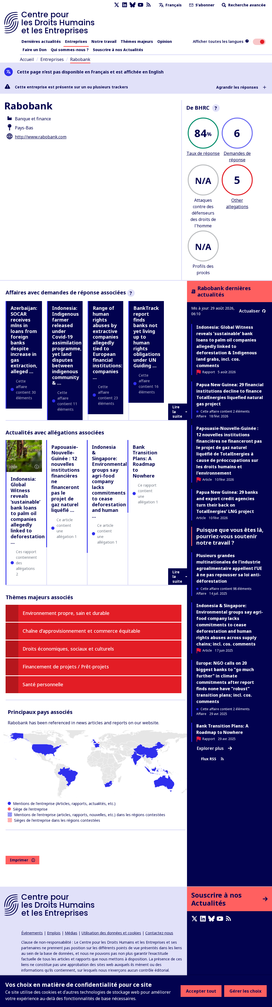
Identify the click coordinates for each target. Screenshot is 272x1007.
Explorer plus (210, 748)
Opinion (164, 41)
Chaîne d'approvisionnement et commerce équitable (81, 631)
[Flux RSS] (148, 5)
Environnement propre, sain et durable (66, 613)
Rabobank (80, 59)
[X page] (116, 5)
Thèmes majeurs (137, 41)
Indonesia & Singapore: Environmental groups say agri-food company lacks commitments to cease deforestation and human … (109, 481)
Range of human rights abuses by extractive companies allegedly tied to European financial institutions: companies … (107, 342)
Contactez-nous (159, 932)
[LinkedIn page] (124, 5)
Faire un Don (34, 49)
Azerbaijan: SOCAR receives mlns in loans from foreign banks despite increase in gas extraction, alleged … (24, 340)
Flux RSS (208, 759)
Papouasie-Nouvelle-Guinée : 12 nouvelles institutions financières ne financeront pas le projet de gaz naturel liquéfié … (65, 478)
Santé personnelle (43, 684)
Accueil (27, 59)
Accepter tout (201, 991)
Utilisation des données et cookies (111, 932)
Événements (32, 932)
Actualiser (249, 311)
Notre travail (103, 41)
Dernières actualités (41, 41)
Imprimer (19, 859)
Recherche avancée (246, 4)
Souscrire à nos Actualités (118, 49)
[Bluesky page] (132, 5)
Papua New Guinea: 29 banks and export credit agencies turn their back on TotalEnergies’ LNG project (227, 501)
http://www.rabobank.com (40, 137)
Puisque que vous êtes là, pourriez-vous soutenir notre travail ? (230, 536)
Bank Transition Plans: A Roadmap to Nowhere (145, 461)
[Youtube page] (140, 5)
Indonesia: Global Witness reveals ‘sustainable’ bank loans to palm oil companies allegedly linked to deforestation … (28, 510)
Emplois (54, 932)
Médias (71, 932)
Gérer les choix (245, 991)
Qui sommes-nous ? (70, 49)
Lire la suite (177, 411)
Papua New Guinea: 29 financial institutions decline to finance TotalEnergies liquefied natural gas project (230, 394)
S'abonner (204, 4)
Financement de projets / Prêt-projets (66, 666)
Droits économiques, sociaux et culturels (68, 649)
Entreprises (76, 41)
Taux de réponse (203, 153)
